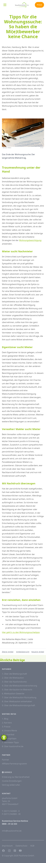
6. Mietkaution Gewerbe (13, 693)
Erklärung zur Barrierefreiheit (16, 777)
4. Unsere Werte (9, 730)
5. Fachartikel (8, 734)
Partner (5, 759)
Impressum (7, 845)
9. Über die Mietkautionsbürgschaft (18, 705)
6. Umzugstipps (9, 738)
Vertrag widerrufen (11, 785)
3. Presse (6, 726)
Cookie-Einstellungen (12, 781)
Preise (39, 5)
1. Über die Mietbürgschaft (14, 673)
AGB (32, 845)
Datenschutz (21, 845)
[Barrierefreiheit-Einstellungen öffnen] (4, 737)
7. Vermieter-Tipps (10, 742)
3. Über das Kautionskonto (14, 681)
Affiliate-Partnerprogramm (14, 763)
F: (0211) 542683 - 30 (11, 814)
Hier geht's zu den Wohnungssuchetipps (21, 632)
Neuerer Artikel (37, 652)
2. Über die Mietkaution (13, 677)
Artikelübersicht (22, 652)
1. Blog (5, 718)
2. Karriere (7, 722)
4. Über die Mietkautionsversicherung (19, 685)
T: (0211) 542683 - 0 (11, 811)
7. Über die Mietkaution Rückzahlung (19, 697)
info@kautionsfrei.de (11, 830)
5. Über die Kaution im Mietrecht (17, 689)
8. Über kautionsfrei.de (12, 746)
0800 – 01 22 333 (9, 824)
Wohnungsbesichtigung (30, 240)
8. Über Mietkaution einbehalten (17, 701)
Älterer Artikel (7, 652)
